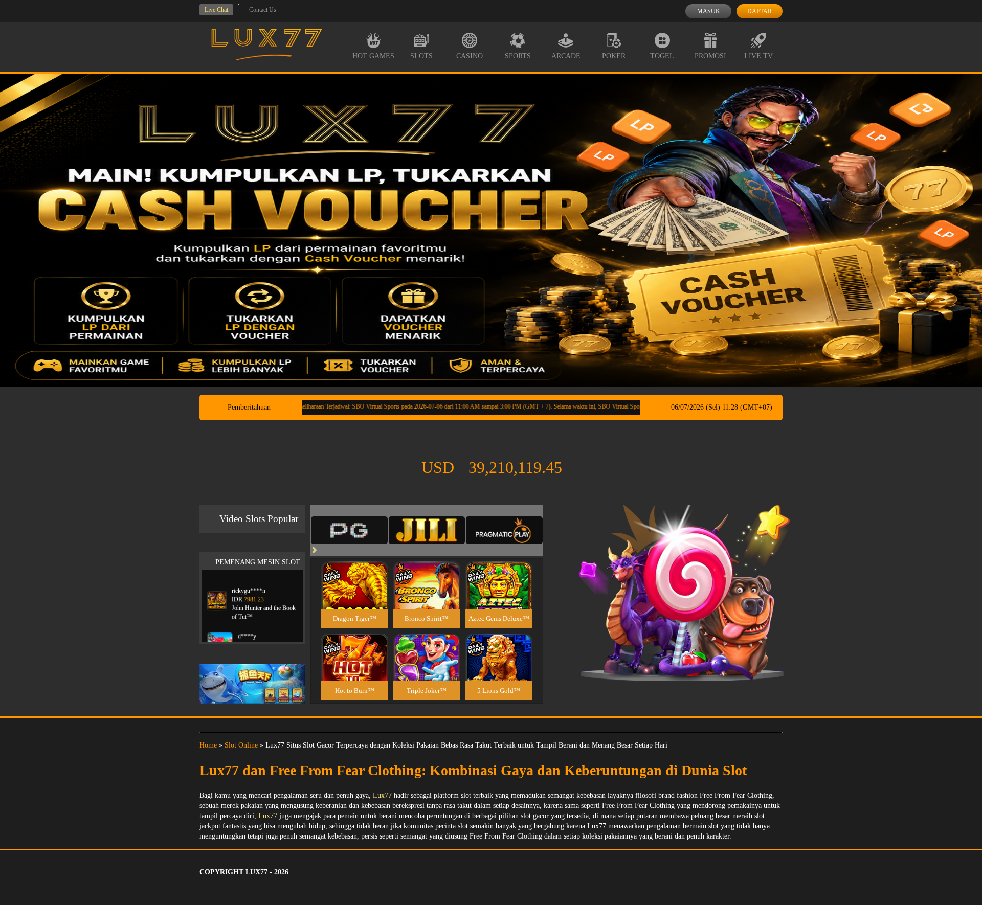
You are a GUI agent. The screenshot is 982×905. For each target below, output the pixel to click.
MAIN (354, 596)
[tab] (349, 530)
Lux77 (382, 795)
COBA (354, 573)
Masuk (708, 11)
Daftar (759, 11)
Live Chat (216, 9)
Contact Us (262, 9)
